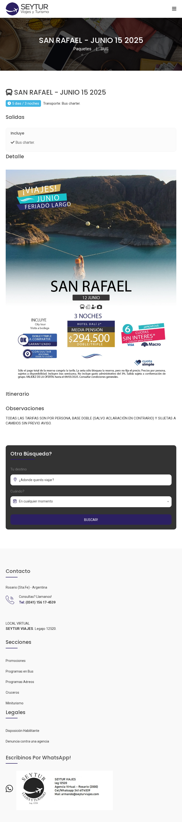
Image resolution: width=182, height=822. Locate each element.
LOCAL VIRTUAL (18, 623)
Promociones (16, 661)
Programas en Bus (19, 671)
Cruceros (12, 692)
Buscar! (91, 520)
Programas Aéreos (20, 682)
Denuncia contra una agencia (27, 741)
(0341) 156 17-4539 (40, 602)
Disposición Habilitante (22, 731)
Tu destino (18, 469)
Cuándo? (17, 491)
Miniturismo (14, 703)
